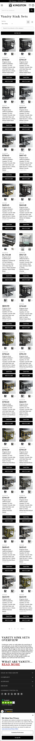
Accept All (17, 737)
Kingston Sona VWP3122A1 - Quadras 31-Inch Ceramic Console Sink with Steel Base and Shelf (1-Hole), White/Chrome (25, 409)
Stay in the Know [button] (9, 673)
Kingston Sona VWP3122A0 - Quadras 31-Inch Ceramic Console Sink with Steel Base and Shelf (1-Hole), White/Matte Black (25, 67)
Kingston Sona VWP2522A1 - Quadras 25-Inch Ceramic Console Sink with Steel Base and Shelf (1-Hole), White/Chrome (8, 313)
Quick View (9, 77)
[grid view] (28, 22)
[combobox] (15, 10)
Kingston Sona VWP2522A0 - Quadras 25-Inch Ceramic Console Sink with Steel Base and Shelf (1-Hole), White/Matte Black (25, 314)
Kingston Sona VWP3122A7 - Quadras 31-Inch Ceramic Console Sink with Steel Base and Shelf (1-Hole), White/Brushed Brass (8, 457)
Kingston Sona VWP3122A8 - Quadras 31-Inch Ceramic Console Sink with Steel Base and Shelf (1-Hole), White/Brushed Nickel (26, 505)
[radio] (5, 54)
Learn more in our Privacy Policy (10, 729)
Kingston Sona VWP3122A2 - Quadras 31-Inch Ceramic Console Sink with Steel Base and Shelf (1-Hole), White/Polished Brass (25, 457)
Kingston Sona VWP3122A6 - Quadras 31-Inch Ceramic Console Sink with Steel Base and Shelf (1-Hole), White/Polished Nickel (8, 506)
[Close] (33, 715)
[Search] (31, 10)
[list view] (32, 22)
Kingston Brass (5, 74)
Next (22, 629)
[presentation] (15, 54)
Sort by (4, 21)
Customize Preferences (17, 732)
